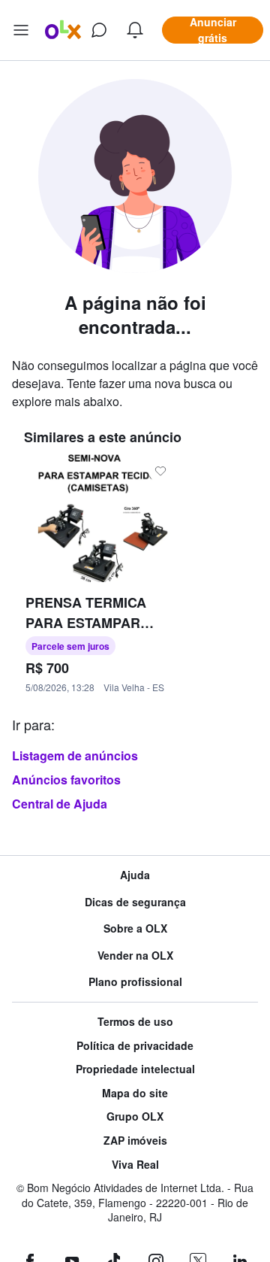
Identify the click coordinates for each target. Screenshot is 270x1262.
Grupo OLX (135, 1116)
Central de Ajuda (59, 803)
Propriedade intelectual (135, 1069)
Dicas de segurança (135, 902)
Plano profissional (135, 982)
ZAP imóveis (135, 1140)
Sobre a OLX (135, 928)
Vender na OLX (135, 955)
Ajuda (135, 875)
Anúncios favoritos (66, 779)
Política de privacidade (135, 1046)
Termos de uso (135, 1022)
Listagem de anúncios (75, 755)
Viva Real (135, 1164)
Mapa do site (135, 1093)
